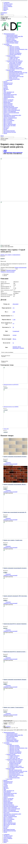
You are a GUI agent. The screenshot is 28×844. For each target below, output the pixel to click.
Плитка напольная (7, 103)
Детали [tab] (5, 275)
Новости (5, 7)
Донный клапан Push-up (15, 54)
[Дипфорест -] (4, 12)
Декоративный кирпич (9, 33)
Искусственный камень (12, 37)
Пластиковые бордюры (9, 130)
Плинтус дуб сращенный (9, 111)
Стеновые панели (7, 84)
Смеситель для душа (14, 50)
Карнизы (5, 88)
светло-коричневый (17, 347)
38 (13, 327)
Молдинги (6, 89)
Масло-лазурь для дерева (9, 125)
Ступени (5, 86)
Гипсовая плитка (10, 39)
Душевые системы (10, 55)
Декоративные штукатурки (10, 94)
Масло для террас (7, 121)
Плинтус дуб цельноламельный (11, 112)
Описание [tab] (5, 274)
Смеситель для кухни (14, 51)
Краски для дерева (7, 101)
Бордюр (5, 129)
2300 (14, 311)
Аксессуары (9, 80)
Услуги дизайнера (7, 6)
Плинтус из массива (8, 99)
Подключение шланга (14, 75)
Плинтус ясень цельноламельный (11, 110)
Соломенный (16, 331)
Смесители (9, 45)
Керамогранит (6, 102)
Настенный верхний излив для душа (18, 72)
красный (15, 346)
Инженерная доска (8, 82)
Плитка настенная (7, 104)
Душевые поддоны (13, 66)
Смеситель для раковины (15, 53)
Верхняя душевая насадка (15, 71)
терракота (21, 348)
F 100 (14, 319)
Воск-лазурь (6, 114)
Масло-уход (6, 126)
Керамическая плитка (8, 106)
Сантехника (6, 44)
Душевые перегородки (14, 64)
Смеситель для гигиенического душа (18, 49)
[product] (15, 375)
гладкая (14, 335)
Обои (4, 90)
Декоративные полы (8, 95)
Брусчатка (5, 128)
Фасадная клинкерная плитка (10, 107)
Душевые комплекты (14, 57)
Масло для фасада (7, 123)
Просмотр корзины (11, 270)
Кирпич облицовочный (20, 267)
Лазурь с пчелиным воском (10, 117)
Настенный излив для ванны (16, 73)
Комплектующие (10, 70)
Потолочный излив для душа (16, 76)
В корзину (3, 270)
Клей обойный (7, 93)
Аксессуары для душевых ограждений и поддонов (15, 63)
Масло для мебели (7, 119)
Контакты (5, 9)
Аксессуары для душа (14, 59)
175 (13, 308)
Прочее (5, 133)
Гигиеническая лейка (14, 79)
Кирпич (5, 81)
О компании (6, 2)
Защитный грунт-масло (9, 116)
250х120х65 (15, 304)
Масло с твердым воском (9, 124)
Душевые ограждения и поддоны (14, 60)
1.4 (13, 323)
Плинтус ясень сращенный (10, 108)
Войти (5, 10)
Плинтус (5, 98)
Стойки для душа (13, 58)
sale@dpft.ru (8, 726)
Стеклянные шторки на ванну (16, 68)
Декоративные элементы (12, 41)
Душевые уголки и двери (15, 67)
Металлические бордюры (9, 132)
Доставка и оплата (7, 3)
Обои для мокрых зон (8, 92)
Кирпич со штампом (11, 40)
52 (13, 342)
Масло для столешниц (8, 120)
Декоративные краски (8, 97)
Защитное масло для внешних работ (12, 115)
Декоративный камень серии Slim (14, 36)
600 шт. (14, 339)
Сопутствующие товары (12, 42)
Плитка (5, 85)
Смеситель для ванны (14, 48)
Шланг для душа (13, 77)
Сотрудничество (7, 5)
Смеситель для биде (14, 46)
